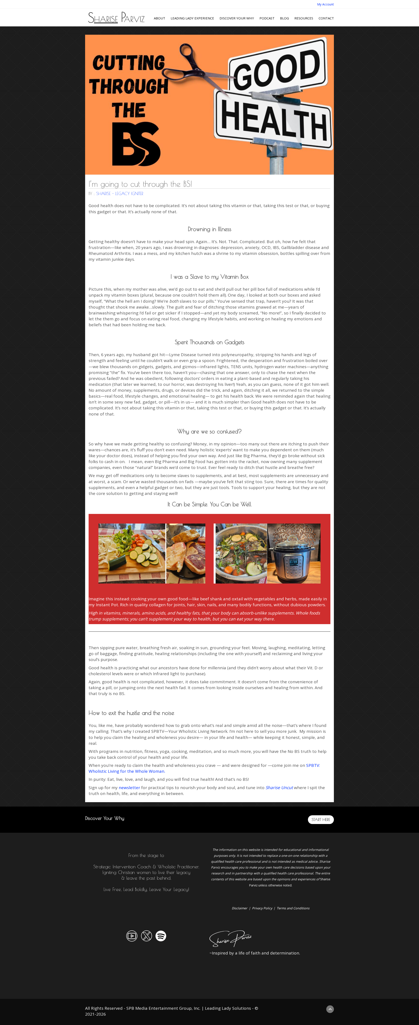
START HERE (321, 819)
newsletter (129, 787)
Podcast (267, 18)
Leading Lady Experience (192, 18)
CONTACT (326, 18)
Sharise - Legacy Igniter (119, 193)
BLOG (284, 18)
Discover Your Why (237, 18)
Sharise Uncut (279, 787)
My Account (325, 4)
